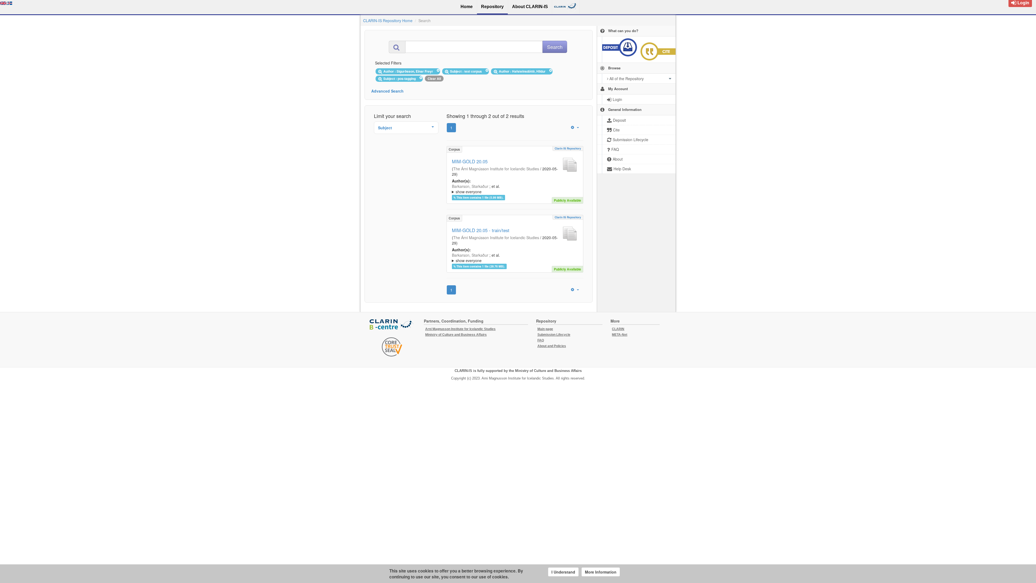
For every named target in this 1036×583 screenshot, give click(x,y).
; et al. (476, 189)
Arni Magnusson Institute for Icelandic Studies (460, 329)
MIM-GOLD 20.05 (470, 161)
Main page (545, 329)
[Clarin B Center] (392, 325)
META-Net (619, 335)
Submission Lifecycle (553, 335)
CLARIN (618, 329)
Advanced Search (387, 91)
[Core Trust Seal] (392, 347)
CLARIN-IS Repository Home (388, 20)
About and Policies (551, 346)
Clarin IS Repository (568, 148)
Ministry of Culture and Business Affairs (456, 335)
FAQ (540, 340)
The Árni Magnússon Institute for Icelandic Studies (496, 168)
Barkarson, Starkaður (470, 186)
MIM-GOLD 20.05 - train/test (480, 230)
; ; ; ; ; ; (513, 189)
